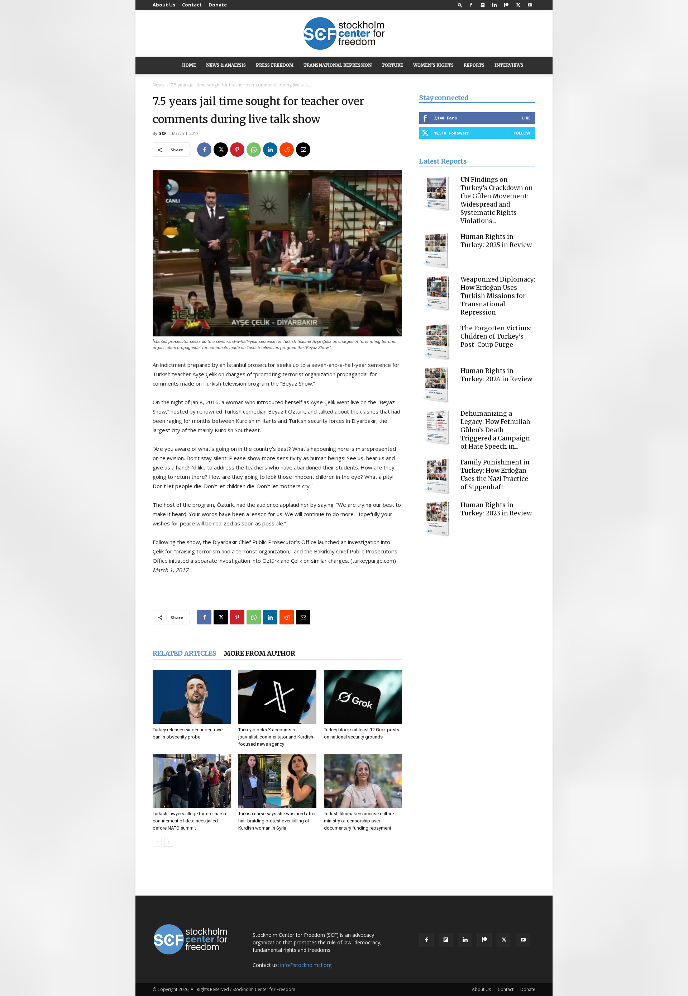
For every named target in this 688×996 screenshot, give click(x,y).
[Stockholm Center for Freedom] (344, 33)
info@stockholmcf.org (305, 965)
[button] (460, 5)
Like (526, 118)
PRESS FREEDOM (274, 65)
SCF (162, 133)
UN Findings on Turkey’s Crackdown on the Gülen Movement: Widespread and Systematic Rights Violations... (496, 200)
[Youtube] (530, 5)
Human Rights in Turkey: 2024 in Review (496, 375)
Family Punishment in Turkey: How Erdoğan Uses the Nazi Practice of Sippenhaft (495, 474)
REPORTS (474, 65)
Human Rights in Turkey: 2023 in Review (496, 509)
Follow (521, 133)
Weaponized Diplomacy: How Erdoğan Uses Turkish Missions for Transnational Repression (497, 295)
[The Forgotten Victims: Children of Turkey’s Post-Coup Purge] (437, 342)
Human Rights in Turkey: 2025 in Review (496, 241)
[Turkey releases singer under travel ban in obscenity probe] (192, 697)
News (158, 85)
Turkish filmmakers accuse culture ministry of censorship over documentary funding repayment (359, 821)
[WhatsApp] (254, 149)
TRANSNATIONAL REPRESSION (338, 65)
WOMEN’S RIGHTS (433, 65)
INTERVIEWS (508, 65)
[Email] (303, 149)
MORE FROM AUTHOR (259, 653)
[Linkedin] (494, 5)
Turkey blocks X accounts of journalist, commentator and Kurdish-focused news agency (276, 737)
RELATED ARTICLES (184, 653)
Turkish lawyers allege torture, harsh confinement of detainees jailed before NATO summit (189, 821)
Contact (192, 4)
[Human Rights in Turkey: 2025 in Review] (437, 251)
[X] (518, 5)
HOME (189, 65)
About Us (164, 4)
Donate (218, 4)
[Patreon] (506, 5)
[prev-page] (157, 842)
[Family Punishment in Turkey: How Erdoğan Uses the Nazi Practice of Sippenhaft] (437, 476)
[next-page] (168, 842)
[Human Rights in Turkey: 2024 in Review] (437, 385)
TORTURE (392, 65)
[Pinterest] (237, 149)
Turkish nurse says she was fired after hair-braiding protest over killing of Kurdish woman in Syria (277, 821)
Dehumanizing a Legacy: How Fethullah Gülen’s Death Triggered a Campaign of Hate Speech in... (495, 430)
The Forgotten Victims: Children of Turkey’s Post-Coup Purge (495, 336)
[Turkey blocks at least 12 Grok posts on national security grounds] (363, 697)
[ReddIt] (287, 149)
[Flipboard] (482, 5)
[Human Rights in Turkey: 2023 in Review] (437, 519)
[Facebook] (470, 5)
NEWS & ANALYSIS (226, 65)
